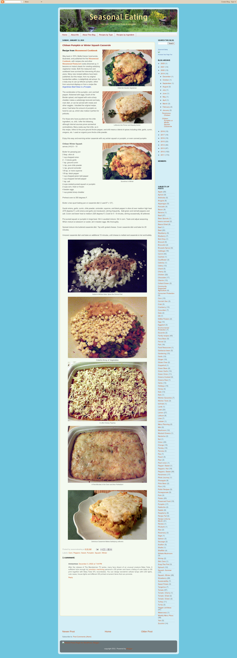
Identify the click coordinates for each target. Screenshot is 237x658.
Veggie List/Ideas (164, 607)
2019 (163, 73)
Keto (160, 395)
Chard (160, 268)
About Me (75, 35)
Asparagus (162, 203)
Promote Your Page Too (165, 54)
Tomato (161, 590)
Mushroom (162, 430)
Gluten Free (162, 362)
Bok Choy (162, 239)
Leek (160, 409)
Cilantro (161, 280)
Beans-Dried (163, 224)
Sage (160, 535)
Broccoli (161, 242)
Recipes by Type (106, 35)
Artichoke (161, 197)
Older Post (146, 631)
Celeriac (161, 262)
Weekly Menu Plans (165, 615)
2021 (163, 67)
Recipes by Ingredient (125, 35)
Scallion (161, 544)
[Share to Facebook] (108, 549)
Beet (160, 230)
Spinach (161, 567)
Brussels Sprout (164, 248)
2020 (163, 70)
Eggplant (161, 325)
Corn (70, 553)
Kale (159, 392)
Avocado (161, 206)
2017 (163, 135)
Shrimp (160, 558)
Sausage (161, 541)
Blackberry (162, 233)
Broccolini (162, 245)
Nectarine (162, 436)
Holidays (161, 386)
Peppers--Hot (163, 468)
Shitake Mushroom (165, 553)
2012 (163, 151)
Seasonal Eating (118, 16)
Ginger (160, 359)
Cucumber (162, 310)
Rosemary (162, 532)
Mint (159, 427)
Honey (160, 389)
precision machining (96, 569)
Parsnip (161, 451)
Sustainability (163, 581)
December (167, 76)
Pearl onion (162, 463)
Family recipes (163, 335)
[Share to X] (106, 549)
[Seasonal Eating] (159, 52)
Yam (159, 620)
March (165, 103)
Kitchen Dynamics (165, 398)
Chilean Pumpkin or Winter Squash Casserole (167, 122)
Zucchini (161, 623)
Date (160, 313)
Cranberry (162, 307)
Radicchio (162, 507)
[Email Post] (97, 549)
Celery (160, 265)
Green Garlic (163, 371)
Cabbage (161, 251)
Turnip (160, 604)
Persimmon (162, 474)
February (166, 107)
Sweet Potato (163, 584)
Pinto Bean (162, 483)
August (166, 86)
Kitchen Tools (163, 400)
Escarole (161, 332)
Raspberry (162, 513)
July (164, 90)
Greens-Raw (163, 380)
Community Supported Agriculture (162, 288)
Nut (159, 439)
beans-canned (163, 221)
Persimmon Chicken (166, 114)
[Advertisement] (107, 623)
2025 (163, 63)
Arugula (161, 200)
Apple (160, 191)
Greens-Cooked (164, 377)
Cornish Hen (163, 301)
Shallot (160, 547)
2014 (163, 145)
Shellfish (161, 550)
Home (64, 35)
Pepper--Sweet (164, 465)
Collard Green (163, 283)
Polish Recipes (163, 489)
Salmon (161, 538)
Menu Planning (164, 424)
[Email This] (101, 549)
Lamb (160, 406)
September (167, 83)
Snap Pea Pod (163, 564)
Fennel (160, 341)
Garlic (160, 356)
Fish (159, 344)
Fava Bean (162, 338)
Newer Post (68, 631)
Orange (161, 445)
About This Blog (89, 35)
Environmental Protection (163, 329)
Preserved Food (164, 501)
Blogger (129, 649)
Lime (160, 418)
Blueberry (162, 236)
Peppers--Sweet (79, 553)
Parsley (161, 448)
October (166, 80)
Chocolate (162, 277)
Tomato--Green (164, 599)
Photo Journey (163, 477)
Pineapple (162, 480)
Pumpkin (90, 553)
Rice (159, 529)
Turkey (160, 601)
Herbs (160, 383)
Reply (70, 577)
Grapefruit (162, 365)
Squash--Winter (101, 553)
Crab (160, 304)
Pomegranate (163, 492)
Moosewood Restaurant (71, 63)
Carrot (160, 254)
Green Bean (163, 368)
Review (161, 524)
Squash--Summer (165, 570)
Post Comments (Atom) (82, 637)
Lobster (161, 421)
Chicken (161, 274)
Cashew (161, 257)
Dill (159, 316)
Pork (160, 495)
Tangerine (162, 587)
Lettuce (161, 415)
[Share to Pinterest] (111, 549)
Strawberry (162, 578)
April (165, 100)
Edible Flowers (163, 319)
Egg (159, 322)
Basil (160, 215)
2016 (163, 138)
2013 (163, 148)
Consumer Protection (166, 293)
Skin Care (162, 561)
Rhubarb (161, 527)
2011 (163, 155)
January (166, 110)
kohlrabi (161, 403)
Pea (159, 454)
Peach (160, 457)
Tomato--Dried (163, 596)
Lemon (160, 412)
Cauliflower (162, 260)
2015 (163, 141)
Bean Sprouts (163, 218)
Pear (160, 460)
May (164, 97)
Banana (161, 212)
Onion (160, 442)
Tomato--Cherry (164, 593)
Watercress (162, 612)
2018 (163, 131)
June (165, 93)
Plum (160, 486)
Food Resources (164, 347)
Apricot (160, 194)
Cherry (160, 271)
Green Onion (163, 374)
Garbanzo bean (164, 350)
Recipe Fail (162, 516)
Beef (160, 227)
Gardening (162, 353)
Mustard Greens (164, 433)
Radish (160, 510)
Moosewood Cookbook (86, 50)
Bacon (160, 209)
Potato (160, 498)
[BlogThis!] (104, 549)
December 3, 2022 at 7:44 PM (90, 564)
